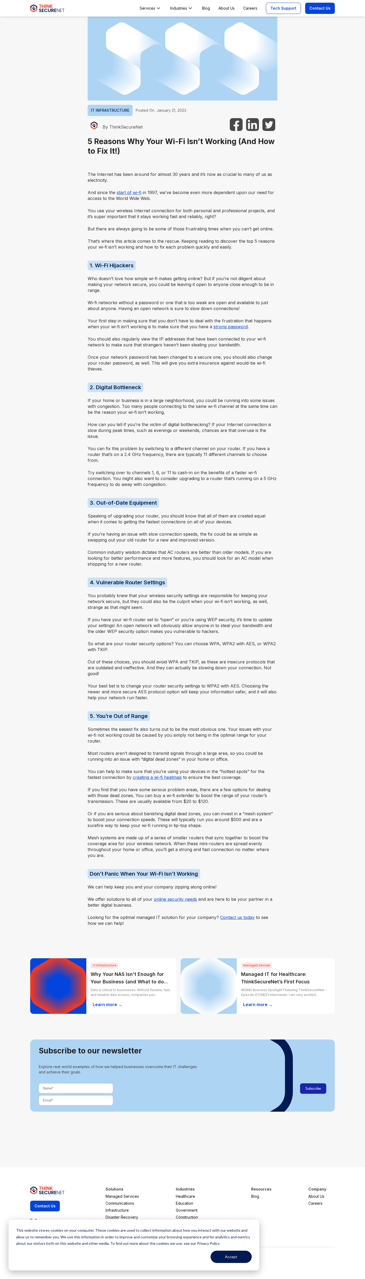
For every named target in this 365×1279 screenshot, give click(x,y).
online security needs (175, 899)
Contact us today (237, 917)
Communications (120, 1203)
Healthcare (185, 1196)
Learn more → (107, 1004)
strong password (230, 326)
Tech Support (283, 8)
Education (184, 1203)
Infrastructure (117, 1210)
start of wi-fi (129, 192)
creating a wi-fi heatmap (157, 777)
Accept (231, 1256)
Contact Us (320, 8)
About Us (316, 1196)
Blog (255, 1196)
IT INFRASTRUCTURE (110, 110)
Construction (187, 1217)
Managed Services (122, 1196)
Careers (315, 1203)
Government (186, 1210)
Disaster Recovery (122, 1217)
